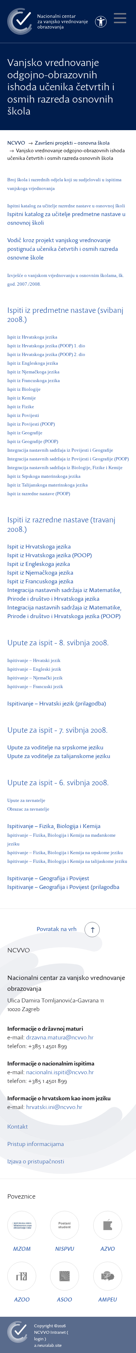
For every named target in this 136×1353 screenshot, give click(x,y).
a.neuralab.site (48, 1345)
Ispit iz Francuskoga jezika (33, 380)
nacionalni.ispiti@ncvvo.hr (60, 1072)
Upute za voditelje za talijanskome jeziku (58, 756)
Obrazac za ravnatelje (28, 809)
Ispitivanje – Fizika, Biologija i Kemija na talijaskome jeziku (67, 861)
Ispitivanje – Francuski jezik (35, 686)
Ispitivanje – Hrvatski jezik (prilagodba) (56, 703)
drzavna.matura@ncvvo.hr (60, 1037)
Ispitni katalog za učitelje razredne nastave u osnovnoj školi (66, 205)
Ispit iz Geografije (24, 432)
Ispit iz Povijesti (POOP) (31, 424)
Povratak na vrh (57, 929)
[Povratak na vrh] (92, 929)
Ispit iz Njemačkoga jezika (33, 372)
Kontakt (17, 1126)
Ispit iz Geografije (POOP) (32, 441)
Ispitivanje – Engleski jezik (34, 669)
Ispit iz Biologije (24, 389)
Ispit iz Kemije (21, 398)
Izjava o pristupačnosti (35, 1161)
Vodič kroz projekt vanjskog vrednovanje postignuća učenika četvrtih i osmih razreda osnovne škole (62, 248)
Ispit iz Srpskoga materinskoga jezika (44, 476)
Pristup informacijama (35, 1144)
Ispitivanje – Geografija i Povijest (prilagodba (63, 887)
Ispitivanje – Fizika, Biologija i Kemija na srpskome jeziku (65, 852)
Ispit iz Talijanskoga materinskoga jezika (47, 485)
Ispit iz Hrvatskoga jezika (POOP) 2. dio (46, 354)
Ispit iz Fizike (20, 406)
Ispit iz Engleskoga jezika (32, 363)
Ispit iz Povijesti (23, 415)
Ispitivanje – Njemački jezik (35, 677)
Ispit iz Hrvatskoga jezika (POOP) (49, 555)
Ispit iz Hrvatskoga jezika (32, 337)
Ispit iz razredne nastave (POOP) (38, 493)
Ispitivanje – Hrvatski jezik (34, 660)
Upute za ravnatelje (26, 800)
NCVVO (41, 1332)
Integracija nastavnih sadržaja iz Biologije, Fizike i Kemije (65, 467)
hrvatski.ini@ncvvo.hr (54, 1107)
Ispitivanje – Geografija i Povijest (48, 878)
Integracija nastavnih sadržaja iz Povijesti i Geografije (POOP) (68, 459)
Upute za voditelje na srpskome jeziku (55, 747)
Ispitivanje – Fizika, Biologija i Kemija (53, 826)
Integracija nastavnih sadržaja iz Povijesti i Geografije (60, 450)
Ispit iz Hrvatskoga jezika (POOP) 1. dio (46, 345)
